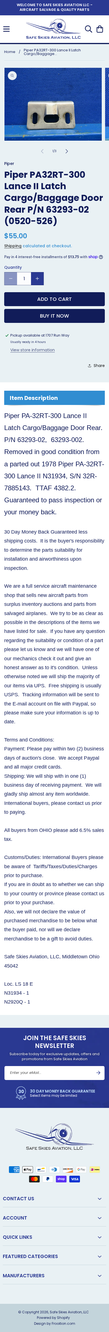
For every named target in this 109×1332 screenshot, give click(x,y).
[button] (6, 29)
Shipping (13, 246)
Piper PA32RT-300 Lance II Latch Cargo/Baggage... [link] (52, 52)
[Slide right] (67, 151)
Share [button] (99, 365)
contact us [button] (18, 1198)
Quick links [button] (17, 1237)
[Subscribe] (98, 1073)
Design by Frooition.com (54, 1323)
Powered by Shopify (53, 1317)
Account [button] (15, 1218)
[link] (54, 1093)
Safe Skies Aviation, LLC (69, 1312)
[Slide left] (42, 151)
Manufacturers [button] (23, 1275)
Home (9, 52)
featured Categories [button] (30, 1256)
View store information (32, 350)
